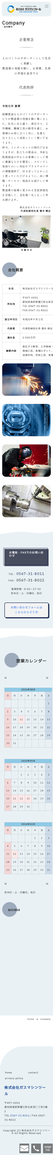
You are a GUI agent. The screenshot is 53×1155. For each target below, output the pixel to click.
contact (33, 1072)
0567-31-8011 (30, 574)
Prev (6, 231)
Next (47, 231)
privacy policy (14, 1078)
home (31, 1019)
